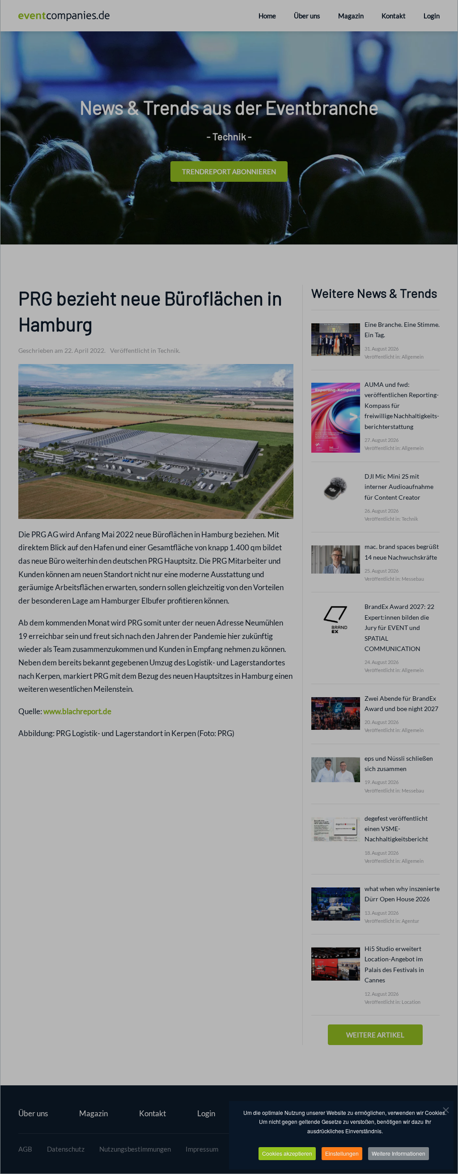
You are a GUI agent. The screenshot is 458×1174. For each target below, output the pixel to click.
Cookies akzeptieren (287, 1153)
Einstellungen (342, 1153)
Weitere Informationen (398, 1153)
